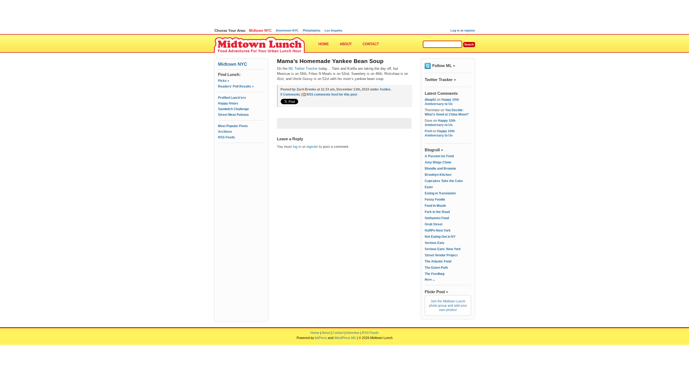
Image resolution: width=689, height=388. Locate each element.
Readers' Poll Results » (236, 86)
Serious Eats (434, 243)
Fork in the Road (437, 212)
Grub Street (433, 224)
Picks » (223, 81)
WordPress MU (345, 338)
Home (323, 44)
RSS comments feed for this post (332, 94)
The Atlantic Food (438, 261)
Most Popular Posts (233, 126)
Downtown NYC (287, 30)
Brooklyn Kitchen (438, 175)
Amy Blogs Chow (438, 162)
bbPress (321, 338)
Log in (455, 30)
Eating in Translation (440, 193)
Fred (428, 131)
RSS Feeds (226, 137)
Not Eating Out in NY (440, 237)
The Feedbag (434, 274)
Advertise (353, 333)
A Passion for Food (439, 156)
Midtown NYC (260, 31)
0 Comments (290, 94)
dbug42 (430, 100)
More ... (430, 279)
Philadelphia (311, 30)
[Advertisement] (241, 169)
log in (297, 147)
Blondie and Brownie (440, 168)
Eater (429, 187)
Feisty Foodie (435, 199)
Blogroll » (434, 150)
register (469, 30)
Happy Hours (228, 103)
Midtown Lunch (259, 45)
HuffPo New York (438, 230)
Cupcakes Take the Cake (444, 181)
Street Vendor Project (441, 255)
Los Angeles (333, 30)
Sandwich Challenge (233, 109)
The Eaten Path (436, 268)
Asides (385, 89)
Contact (371, 44)
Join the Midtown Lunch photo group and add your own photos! (448, 305)
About (346, 44)
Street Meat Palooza (233, 115)
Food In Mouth (435, 206)
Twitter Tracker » (440, 79)
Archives (225, 132)
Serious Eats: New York (443, 249)
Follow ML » (443, 65)
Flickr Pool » (436, 291)
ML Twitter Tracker (303, 69)
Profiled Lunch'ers (232, 98)
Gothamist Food (437, 218)
